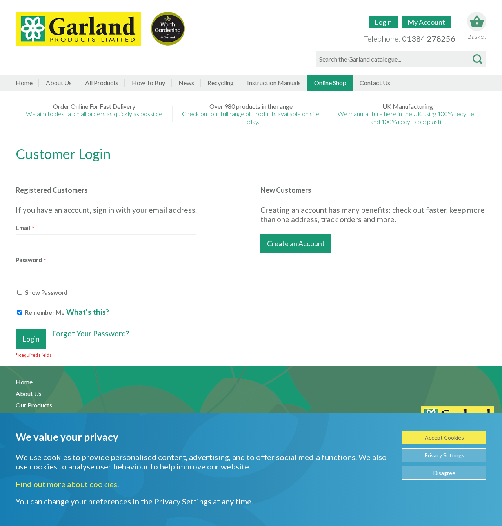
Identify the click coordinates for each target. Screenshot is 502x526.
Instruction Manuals (274, 82)
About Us (59, 82)
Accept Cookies (444, 437)
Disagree (444, 472)
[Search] (477, 59)
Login (383, 22)
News (186, 82)
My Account (426, 22)
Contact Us (375, 82)
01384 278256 (428, 38)
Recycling (220, 82)
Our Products (34, 405)
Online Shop (330, 82)
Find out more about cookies (66, 484)
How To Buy (148, 82)
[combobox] (401, 59)
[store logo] (78, 29)
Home (24, 82)
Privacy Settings (444, 455)
